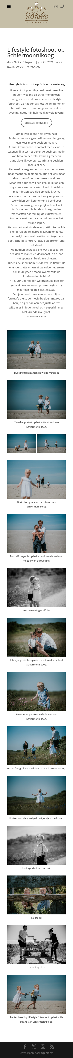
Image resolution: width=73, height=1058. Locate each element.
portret (20, 66)
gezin (10, 66)
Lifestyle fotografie (36, 122)
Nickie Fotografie (24, 62)
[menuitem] (9, 6)
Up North (47, 1053)
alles (59, 62)
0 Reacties (33, 66)
